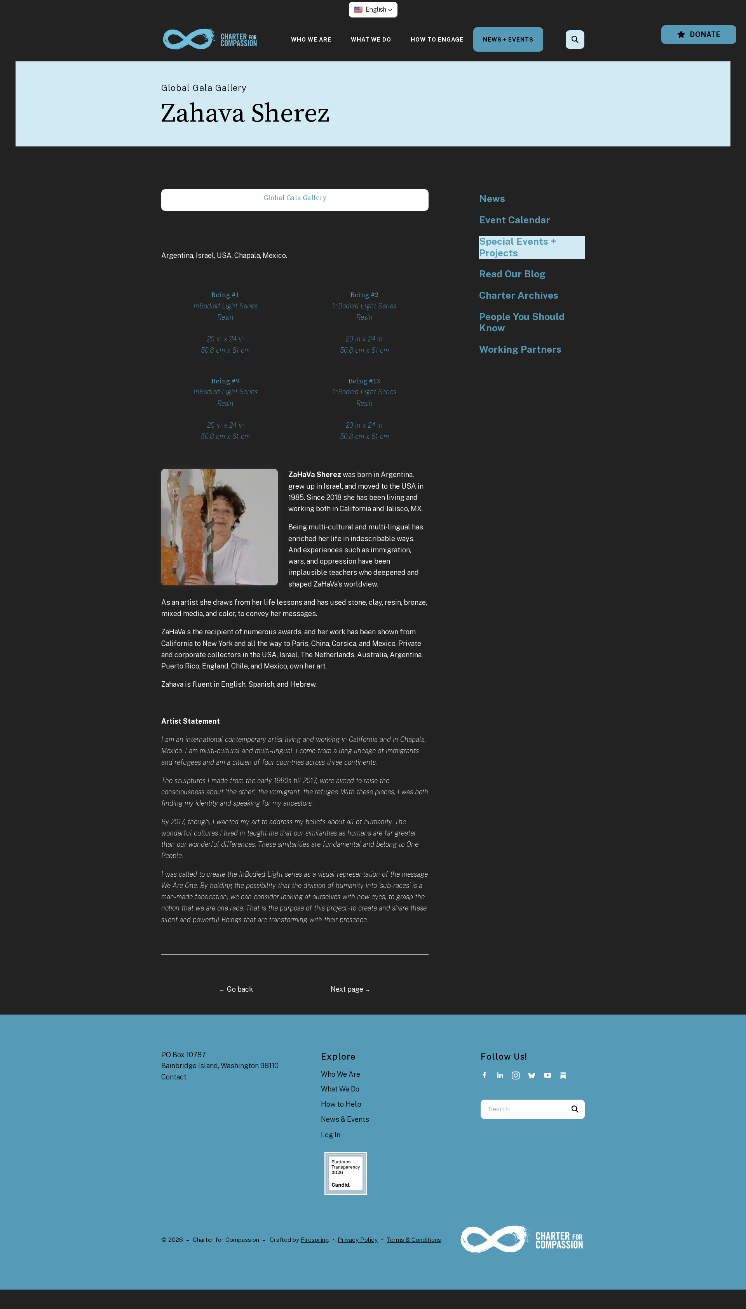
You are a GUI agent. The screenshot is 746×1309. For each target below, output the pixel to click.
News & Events (345, 1119)
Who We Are (311, 39)
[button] (373, 9)
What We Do (371, 39)
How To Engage (437, 39)
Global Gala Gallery (294, 197)
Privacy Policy (358, 1239)
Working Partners (520, 349)
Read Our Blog (512, 274)
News (492, 198)
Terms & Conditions (414, 1239)
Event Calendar (514, 220)
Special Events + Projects (517, 247)
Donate (704, 34)
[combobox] (585, 40)
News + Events (508, 39)
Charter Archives (518, 295)
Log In (330, 1135)
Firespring (315, 1239)
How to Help (341, 1104)
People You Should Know (522, 322)
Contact (173, 1077)
